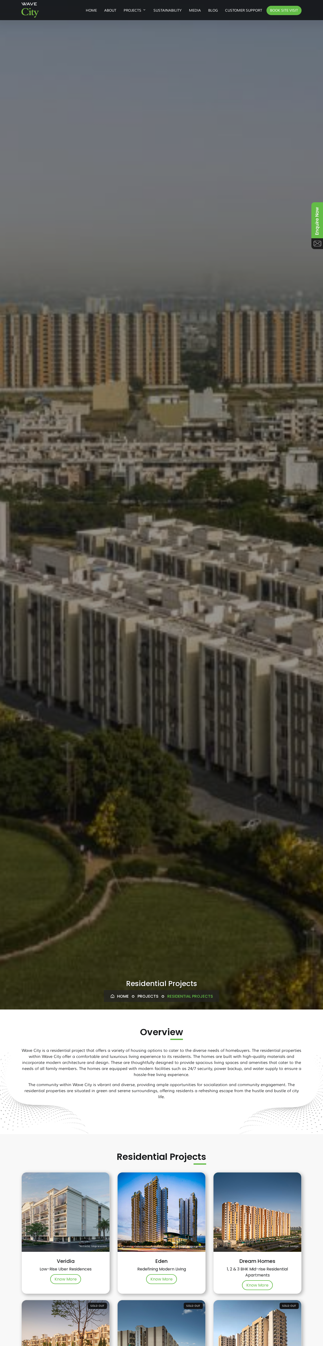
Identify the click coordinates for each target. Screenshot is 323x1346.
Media (195, 10)
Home (91, 10)
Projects (132, 10)
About (110, 10)
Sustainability (167, 10)
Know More (66, 1279)
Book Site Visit (284, 10)
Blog (213, 10)
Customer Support (243, 10)
